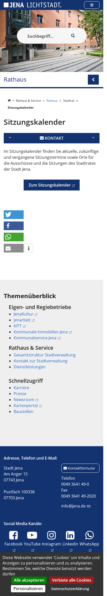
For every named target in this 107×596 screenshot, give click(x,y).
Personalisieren (28, 588)
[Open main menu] (92, 4)
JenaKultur (23, 314)
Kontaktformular (81, 468)
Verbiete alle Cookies (71, 580)
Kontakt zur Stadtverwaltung (40, 361)
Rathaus (15, 79)
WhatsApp (89, 544)
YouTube (32, 544)
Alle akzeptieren (29, 580)
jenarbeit (22, 320)
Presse (20, 393)
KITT (18, 326)
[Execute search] (73, 36)
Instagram (51, 544)
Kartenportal (26, 405)
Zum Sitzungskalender (47, 185)
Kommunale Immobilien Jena (41, 332)
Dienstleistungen (30, 367)
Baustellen (23, 411)
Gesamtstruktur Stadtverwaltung (45, 355)
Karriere (21, 387)
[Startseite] (9, 100)
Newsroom (24, 399)
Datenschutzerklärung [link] (70, 588)
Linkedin (70, 544)
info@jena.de (73, 506)
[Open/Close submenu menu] (93, 80)
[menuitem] (52, 322)
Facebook (13, 544)
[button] (14, 214)
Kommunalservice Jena (35, 338)
